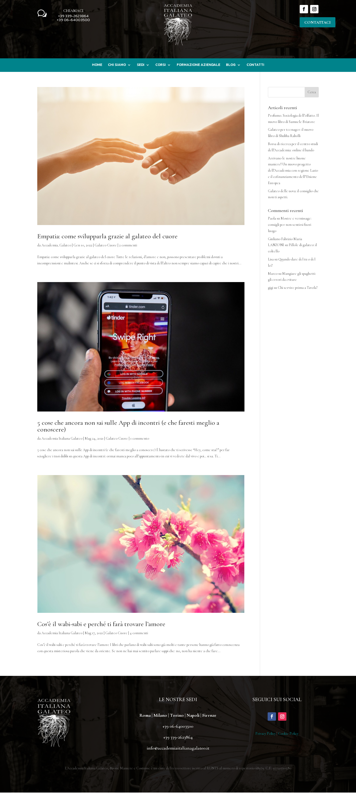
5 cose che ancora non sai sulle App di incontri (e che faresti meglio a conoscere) (128, 426)
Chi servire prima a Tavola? (297, 287)
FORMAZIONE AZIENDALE (198, 65)
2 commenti (128, 245)
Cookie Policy (288, 733)
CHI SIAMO (117, 65)
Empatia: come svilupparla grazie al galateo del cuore (107, 236)
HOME (97, 65)
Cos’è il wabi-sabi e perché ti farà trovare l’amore (101, 624)
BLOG (231, 65)
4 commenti (139, 633)
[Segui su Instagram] (314, 9)
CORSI (160, 65)
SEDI (140, 65)
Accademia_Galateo (56, 245)
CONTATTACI (317, 22)
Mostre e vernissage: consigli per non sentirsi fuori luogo (289, 224)
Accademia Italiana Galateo (61, 438)
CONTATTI (255, 65)
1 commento (139, 438)
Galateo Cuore (106, 245)
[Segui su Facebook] (304, 9)
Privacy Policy (265, 733)
